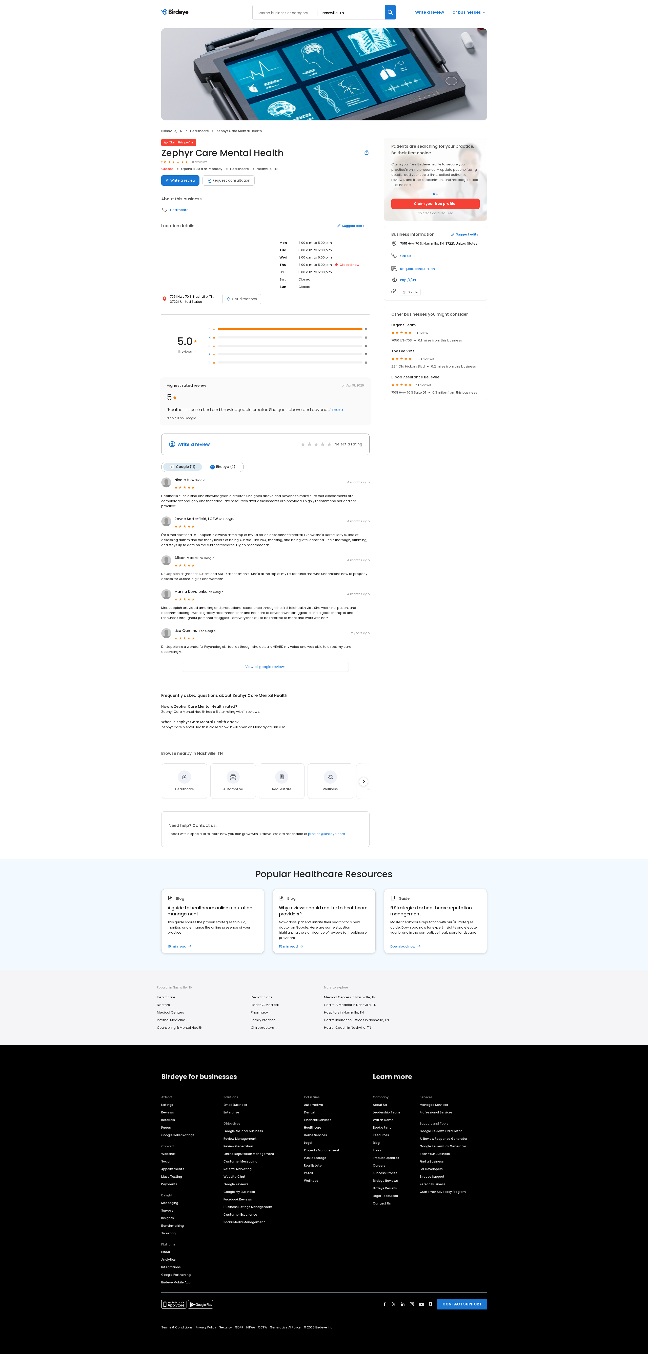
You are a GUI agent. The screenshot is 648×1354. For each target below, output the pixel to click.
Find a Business (432, 1161)
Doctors (163, 1004)
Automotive (313, 1105)
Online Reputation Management (249, 1154)
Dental (309, 1112)
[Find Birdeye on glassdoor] (430, 1304)
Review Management (240, 1138)
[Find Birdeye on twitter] (394, 1304)
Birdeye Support (432, 1176)
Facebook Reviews (238, 1199)
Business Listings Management (248, 1207)
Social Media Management (244, 1222)
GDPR (239, 1327)
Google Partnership (176, 1275)
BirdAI (165, 1252)
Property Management (321, 1150)
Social (165, 1161)
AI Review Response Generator (443, 1138)
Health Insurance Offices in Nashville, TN (356, 1020)
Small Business (235, 1105)
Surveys (167, 1210)
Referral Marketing (238, 1169)
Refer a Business (433, 1184)
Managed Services (434, 1105)
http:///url (408, 279)
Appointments (172, 1169)
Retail (308, 1173)
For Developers (431, 1169)
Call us (405, 255)
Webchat (168, 1154)
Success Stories (385, 1173)
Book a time (382, 1127)
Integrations (171, 1267)
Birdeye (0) (225, 466)
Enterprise (231, 1112)
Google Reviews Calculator (441, 1131)
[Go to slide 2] (437, 194)
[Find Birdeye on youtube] (421, 1304)
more (337, 410)
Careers (379, 1165)
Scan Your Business (435, 1154)
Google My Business (239, 1192)
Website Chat (235, 1176)
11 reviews (200, 162)
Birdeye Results (385, 1188)
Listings (167, 1105)
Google (413, 292)
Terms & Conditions (177, 1327)
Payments (169, 1184)
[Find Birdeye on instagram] (412, 1304)
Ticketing (168, 1233)
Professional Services (436, 1112)
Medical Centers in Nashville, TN (350, 997)
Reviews (167, 1112)
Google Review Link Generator (443, 1146)
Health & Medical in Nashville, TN (350, 1004)
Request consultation (231, 180)
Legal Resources (385, 1196)
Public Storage (315, 1158)
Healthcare (199, 130)
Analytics (168, 1259)
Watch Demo (383, 1120)
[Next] (363, 781)
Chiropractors (262, 1027)
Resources (381, 1135)
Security (225, 1327)
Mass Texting (171, 1176)
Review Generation (238, 1146)
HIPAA (250, 1327)
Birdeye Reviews (385, 1180)
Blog (376, 1143)
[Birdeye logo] (175, 12)
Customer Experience (240, 1214)
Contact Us (382, 1203)
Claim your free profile (434, 203)
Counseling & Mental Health (179, 1027)
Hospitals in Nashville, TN (344, 1012)
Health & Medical (265, 1004)
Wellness (311, 1180)
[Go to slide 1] (434, 194)
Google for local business (243, 1131)
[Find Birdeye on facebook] (385, 1304)
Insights (167, 1218)
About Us (380, 1105)
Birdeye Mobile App (176, 1282)
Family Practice (263, 1020)
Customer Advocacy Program (443, 1192)
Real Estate (313, 1165)
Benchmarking (172, 1225)
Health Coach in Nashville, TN (347, 1027)
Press (377, 1150)
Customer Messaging (240, 1161)
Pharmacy (259, 1012)
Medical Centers (170, 1012)
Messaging (169, 1203)
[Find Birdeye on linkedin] (403, 1304)
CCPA (262, 1327)
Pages (166, 1127)
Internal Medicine (171, 1020)
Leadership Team (386, 1112)
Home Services (315, 1135)
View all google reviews (265, 666)
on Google (197, 480)
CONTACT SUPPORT (462, 1304)
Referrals (168, 1120)
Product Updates (386, 1158)
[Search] (390, 12)
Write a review (429, 12)
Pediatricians (261, 997)
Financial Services (317, 1120)
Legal (308, 1143)
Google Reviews (236, 1184)
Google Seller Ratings (177, 1135)
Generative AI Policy (285, 1327)
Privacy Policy (206, 1327)
